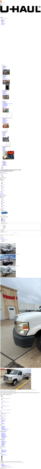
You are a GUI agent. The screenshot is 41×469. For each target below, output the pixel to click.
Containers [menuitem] (3, 90)
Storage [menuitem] (2, 101)
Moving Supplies (2, 187)
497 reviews (4, 172)
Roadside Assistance (3, 420)
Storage (4, 101)
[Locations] (2, 17)
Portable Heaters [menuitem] (4, 164)
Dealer (2, 449)
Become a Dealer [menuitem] (3, 20)
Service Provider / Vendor (3, 451)
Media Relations (3, 444)
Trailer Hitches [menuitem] (4, 147)
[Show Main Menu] (0, 5)
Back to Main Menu (5, 66)
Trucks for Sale (3, 179)
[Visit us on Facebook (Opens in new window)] (1, 456)
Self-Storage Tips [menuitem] (4, 107)
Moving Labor (6, 131)
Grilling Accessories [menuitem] (4, 163)
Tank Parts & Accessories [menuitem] (5, 165)
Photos (2, 176)
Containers (7, 90)
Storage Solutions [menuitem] (4, 122)
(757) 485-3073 (1, 174)
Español (2, 417)
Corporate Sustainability (3, 442)
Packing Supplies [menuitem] (4, 119)
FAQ (1, 422)
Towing (2, 75)
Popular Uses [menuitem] (4, 92)
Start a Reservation (4, 76)
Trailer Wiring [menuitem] (4, 150)
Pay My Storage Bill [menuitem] (5, 106)
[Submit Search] (6, 18)
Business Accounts (3, 432)
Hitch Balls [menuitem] (4, 149)
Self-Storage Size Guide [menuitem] (5, 105)
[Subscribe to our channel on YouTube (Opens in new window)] (1, 460)
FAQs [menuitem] (3, 68)
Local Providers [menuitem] (4, 133)
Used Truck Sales (3, 434)
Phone (1, 232)
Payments (2, 421)
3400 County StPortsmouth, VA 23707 (2, 193)
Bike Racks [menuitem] (4, 148)
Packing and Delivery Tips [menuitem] (6, 93)
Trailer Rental (2, 427)
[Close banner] (0, 0)
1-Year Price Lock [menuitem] (3, 19)
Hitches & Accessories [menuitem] (5, 78)
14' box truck (4, 225)
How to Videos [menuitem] (4, 67)
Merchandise (2, 445)
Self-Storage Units (3, 429)
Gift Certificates (2, 437)
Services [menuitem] (3, 134)
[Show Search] (1, 17)
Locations (3, 466)
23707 (2, 168)
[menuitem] (22, 76)
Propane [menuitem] (2, 161)
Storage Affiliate (3, 454)
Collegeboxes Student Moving (4, 436)
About (2, 440)
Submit (1, 235)
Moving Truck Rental (3, 426)
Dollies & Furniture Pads (3, 428)
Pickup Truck (4, 227)
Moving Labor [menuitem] (2, 131)
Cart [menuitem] (2, 21)
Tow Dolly (4, 228)
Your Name (2, 231)
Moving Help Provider (3, 450)
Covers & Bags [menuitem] (4, 120)
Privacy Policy (2, 464)
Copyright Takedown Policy (4, 465)
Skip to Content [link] (1, 4)
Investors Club (3, 443)
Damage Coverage (3, 435)
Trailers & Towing (3, 202)
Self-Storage (2, 397)
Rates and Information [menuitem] (5, 91)
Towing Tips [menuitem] (4, 77)
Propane (4, 161)
